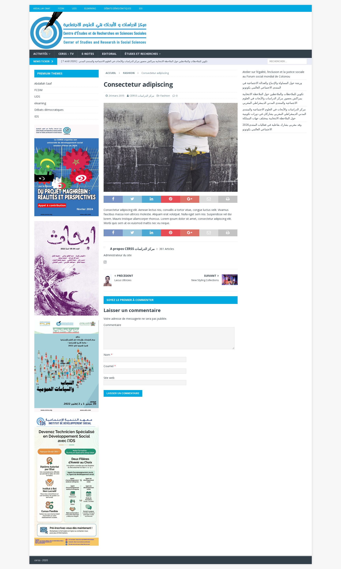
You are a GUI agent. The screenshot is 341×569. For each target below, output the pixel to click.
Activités (40, 54)
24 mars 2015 (116, 95)
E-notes (88, 54)
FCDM (61, 8)
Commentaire (112, 325)
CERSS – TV (66, 54)
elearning (90, 8)
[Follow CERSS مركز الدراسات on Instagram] (105, 262)
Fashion (165, 95)
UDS (74, 8)
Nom (107, 355)
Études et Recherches (141, 54)
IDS (140, 8)
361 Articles (166, 249)
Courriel (109, 366)
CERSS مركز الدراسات (142, 95)
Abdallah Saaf (41, 8)
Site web (109, 378)
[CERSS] (88, 47)
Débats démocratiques (117, 8)
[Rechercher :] (287, 61)
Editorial (109, 54)
